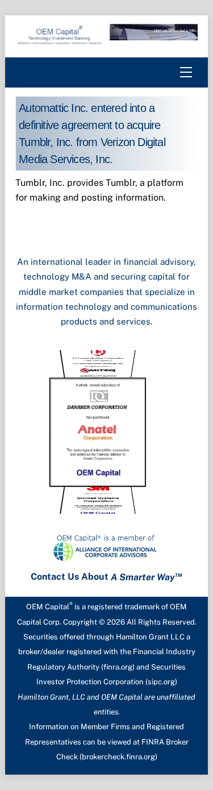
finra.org (117, 667)
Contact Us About (106, 577)
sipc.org (161, 681)
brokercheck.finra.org (118, 756)
